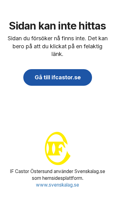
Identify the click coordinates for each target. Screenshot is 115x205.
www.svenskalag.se (57, 185)
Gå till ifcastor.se (58, 77)
